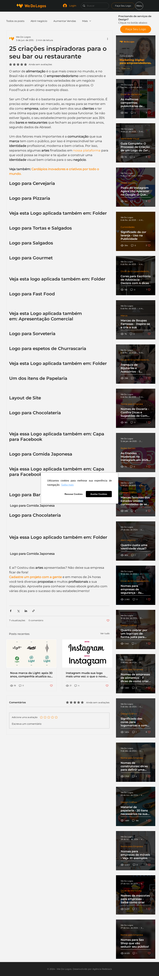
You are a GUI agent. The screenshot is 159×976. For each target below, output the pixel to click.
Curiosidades (128, 227)
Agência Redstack (102, 969)
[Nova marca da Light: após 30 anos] (31, 653)
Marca (124, 315)
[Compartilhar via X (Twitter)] (18, 610)
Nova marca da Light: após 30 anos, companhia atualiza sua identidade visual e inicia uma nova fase (31, 674)
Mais (85, 21)
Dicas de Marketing (131, 94)
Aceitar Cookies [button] (98, 494)
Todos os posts (15, 21)
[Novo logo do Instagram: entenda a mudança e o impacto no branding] (87, 653)
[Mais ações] (107, 39)
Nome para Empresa (132, 404)
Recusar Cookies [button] (74, 494)
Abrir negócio (128, 540)
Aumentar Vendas (64, 21)
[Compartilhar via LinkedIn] (25, 610)
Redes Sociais (128, 183)
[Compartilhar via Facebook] (10, 610)
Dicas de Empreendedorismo (136, 271)
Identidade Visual (130, 138)
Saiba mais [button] (67, 484)
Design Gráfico (129, 492)
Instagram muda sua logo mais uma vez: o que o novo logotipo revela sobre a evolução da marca (86, 674)
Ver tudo (105, 633)
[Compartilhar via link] (33, 610)
